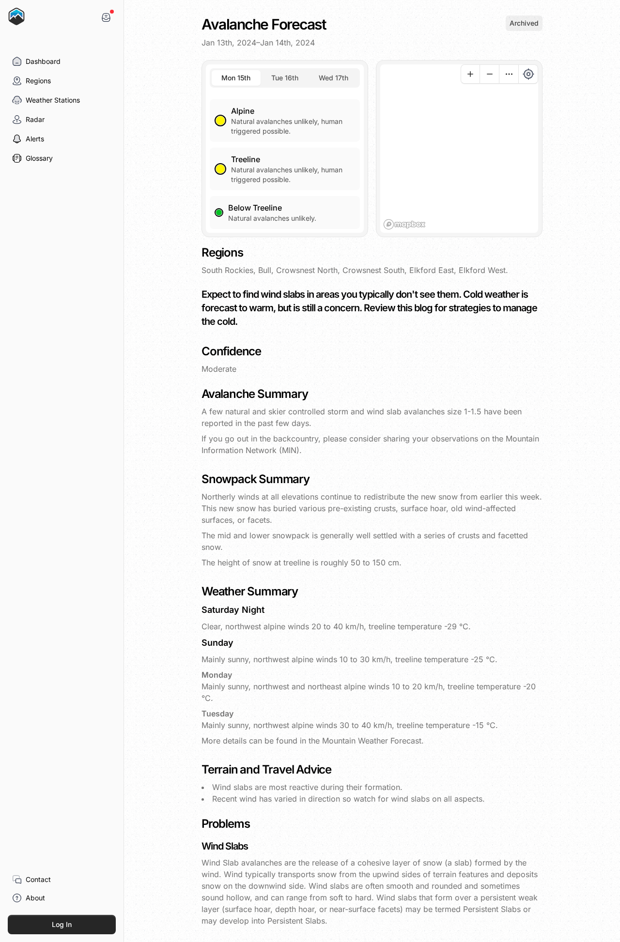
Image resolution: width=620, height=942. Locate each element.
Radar (35, 119)
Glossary (39, 158)
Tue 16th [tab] (284, 78)
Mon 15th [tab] (235, 78)
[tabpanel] (285, 158)
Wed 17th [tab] (333, 78)
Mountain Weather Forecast (371, 740)
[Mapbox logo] (404, 224)
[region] (459, 148)
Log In (62, 924)
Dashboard (43, 61)
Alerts (35, 139)
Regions (38, 80)
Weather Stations (53, 100)
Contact (38, 879)
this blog (415, 308)
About (35, 898)
